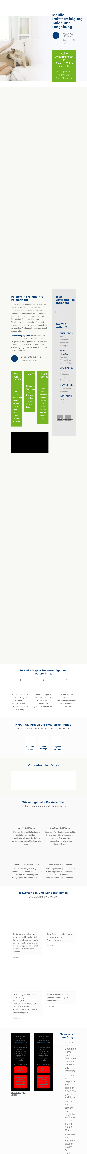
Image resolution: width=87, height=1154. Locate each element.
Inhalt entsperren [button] (20, 1069)
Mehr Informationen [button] (20, 1064)
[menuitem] (73, 5)
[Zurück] (60, 418)
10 (72, 419)
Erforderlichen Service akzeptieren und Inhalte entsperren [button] (20, 1081)
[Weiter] (68, 418)
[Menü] (73, 5)
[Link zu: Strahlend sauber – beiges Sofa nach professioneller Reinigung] (60, 1136)
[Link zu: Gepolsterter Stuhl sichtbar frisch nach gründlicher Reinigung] (60, 1077)
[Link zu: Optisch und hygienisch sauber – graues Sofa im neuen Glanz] (60, 1103)
